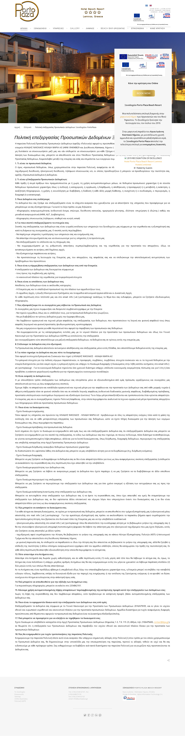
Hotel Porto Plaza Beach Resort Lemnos (143, 161)
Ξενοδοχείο (40, 28)
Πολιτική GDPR (20, 701)
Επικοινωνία (137, 28)
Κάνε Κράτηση (157, 28)
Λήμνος (90, 28)
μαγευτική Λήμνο (128, 116)
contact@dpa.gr (161, 622)
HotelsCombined (143, 164)
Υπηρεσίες (58, 28)
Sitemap (17, 696)
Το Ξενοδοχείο (19, 692)
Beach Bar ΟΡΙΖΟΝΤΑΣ (113, 28)
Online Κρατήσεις (21, 699)
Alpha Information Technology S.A (149, 694)
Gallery (75, 28)
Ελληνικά (27, 127)
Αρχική (23, 28)
